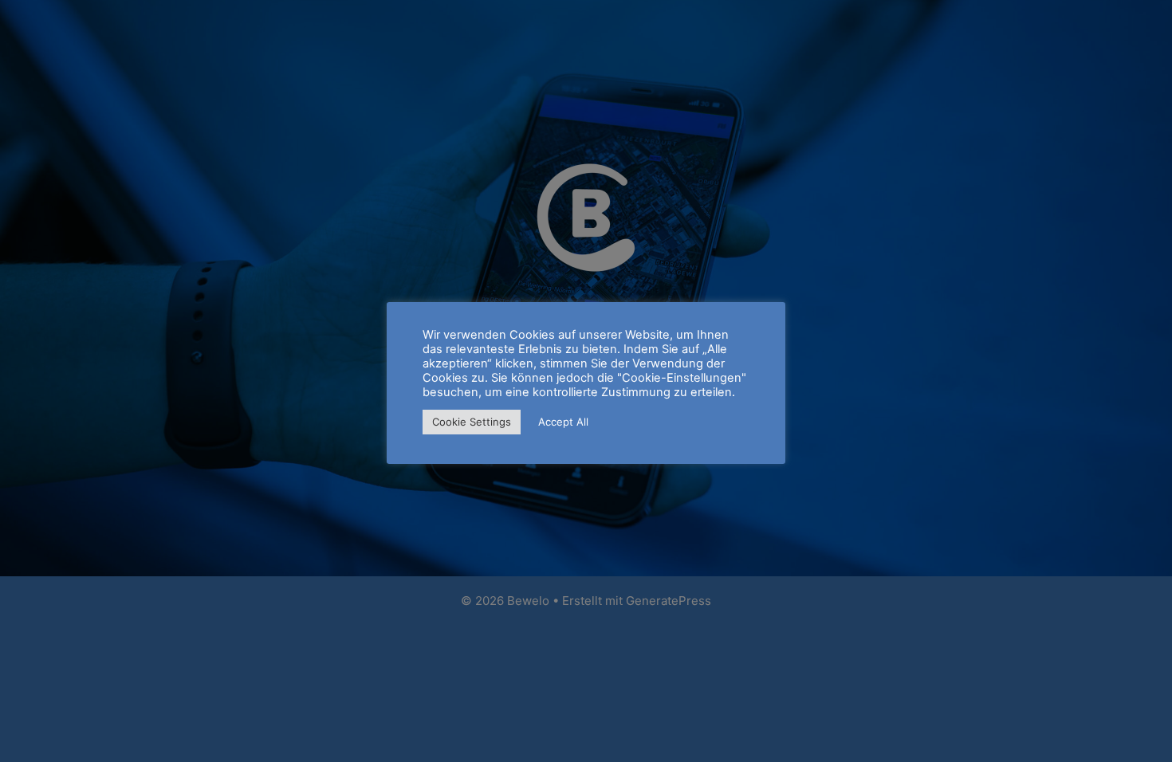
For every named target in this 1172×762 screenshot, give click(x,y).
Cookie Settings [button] (471, 421)
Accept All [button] (563, 421)
